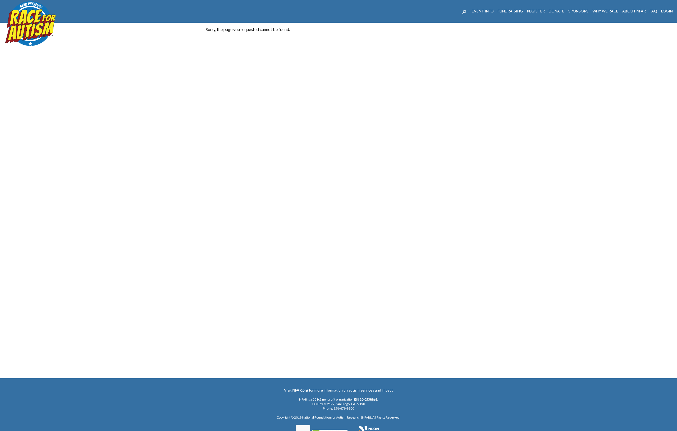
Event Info (483, 11)
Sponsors (578, 11)
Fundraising (510, 11)
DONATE (556, 11)
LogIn (667, 11)
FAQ (653, 11)
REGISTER (536, 11)
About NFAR (634, 11)
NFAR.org (300, 390)
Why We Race (605, 11)
